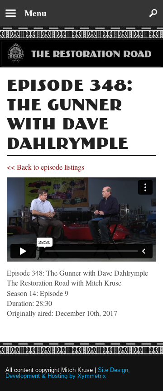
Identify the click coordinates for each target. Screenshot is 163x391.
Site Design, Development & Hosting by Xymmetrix (67, 373)
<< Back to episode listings (45, 167)
